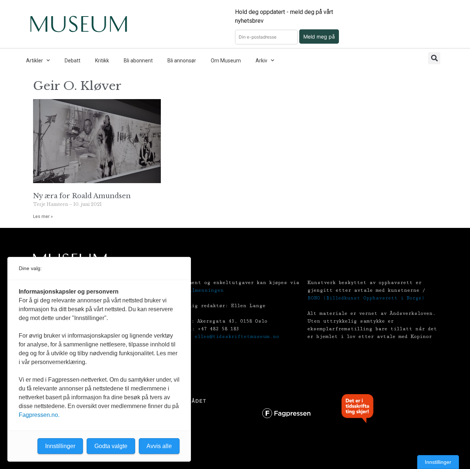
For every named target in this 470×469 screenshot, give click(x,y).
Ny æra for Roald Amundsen (82, 196)
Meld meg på (319, 36)
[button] (434, 58)
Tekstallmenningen (197, 290)
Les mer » (43, 216)
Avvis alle (159, 446)
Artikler (34, 60)
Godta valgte (110, 446)
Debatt (72, 60)
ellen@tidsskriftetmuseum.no (237, 336)
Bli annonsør (181, 60)
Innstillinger (438, 462)
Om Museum (226, 60)
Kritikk (102, 60)
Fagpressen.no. (39, 415)
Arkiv (261, 60)
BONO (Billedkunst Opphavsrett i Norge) (365, 298)
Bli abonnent (138, 60)
